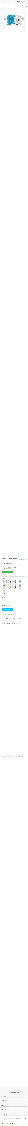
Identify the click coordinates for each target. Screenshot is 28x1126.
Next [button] (23, 19)
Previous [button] (5, 19)
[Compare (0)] (21, 2)
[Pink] (9, 581)
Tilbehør (20, 618)
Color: (3, 578)
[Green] (20, 581)
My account (4, 1100)
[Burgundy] (4, 592)
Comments (5, 621)
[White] (4, 581)
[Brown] (4, 586)
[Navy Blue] (20, 586)
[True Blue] (14, 586)
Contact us (4, 1)
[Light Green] (9, 586)
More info (5, 618)
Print (4, 614)
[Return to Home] (1, 5)
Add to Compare (11, 614)
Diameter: (4, 600)
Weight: (4, 595)
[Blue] (14, 581)
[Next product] (26, 7)
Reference (4, 574)
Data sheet (12, 618)
